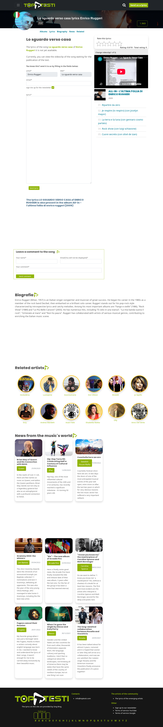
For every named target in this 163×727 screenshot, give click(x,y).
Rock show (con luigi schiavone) (119, 128)
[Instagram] (44, 715)
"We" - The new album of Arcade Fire (58, 557)
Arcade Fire (54, 563)
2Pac (51, 470)
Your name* (21, 257)
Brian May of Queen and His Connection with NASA (27, 462)
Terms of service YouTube (126, 710)
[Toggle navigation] (18, 5)
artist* (29, 71)
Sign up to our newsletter (125, 708)
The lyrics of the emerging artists (129, 698)
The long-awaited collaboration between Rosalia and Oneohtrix (88, 630)
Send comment (25, 276)
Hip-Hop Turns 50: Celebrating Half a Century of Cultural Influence (57, 462)
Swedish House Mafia (84, 463)
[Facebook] (36, 715)
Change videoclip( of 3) (105, 52)
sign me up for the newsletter (38, 87)
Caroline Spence (84, 567)
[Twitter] (48, 715)
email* (29, 80)
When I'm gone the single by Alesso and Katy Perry (57, 626)
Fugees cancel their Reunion (27, 624)
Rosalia (82, 638)
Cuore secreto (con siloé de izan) (119, 134)
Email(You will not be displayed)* (74, 257)
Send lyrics (34, 188)
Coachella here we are (89, 457)
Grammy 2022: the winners (26, 557)
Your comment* (22, 267)
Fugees (21, 630)
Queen (21, 468)
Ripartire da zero (111, 105)
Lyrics (52, 31)
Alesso (51, 633)
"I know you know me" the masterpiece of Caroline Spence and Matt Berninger (88, 558)
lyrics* (29, 94)
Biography (62, 31)
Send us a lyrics (138, 5)
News (72, 31)
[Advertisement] (81, 224)
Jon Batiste (23, 562)
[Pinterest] (40, 715)
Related (80, 31)
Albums (43, 31)
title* (62, 71)
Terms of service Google (125, 713)
